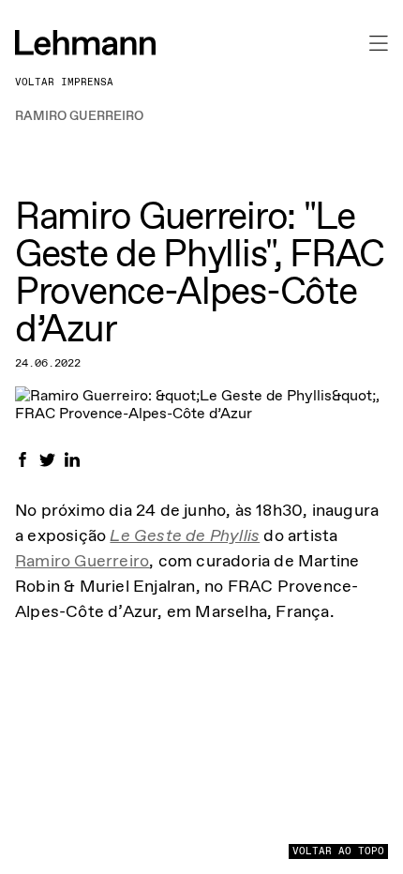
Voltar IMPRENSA (64, 82)
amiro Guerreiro (87, 560)
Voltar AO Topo (338, 851)
